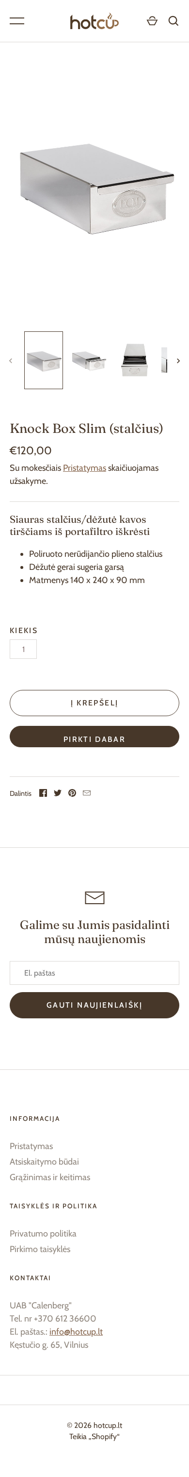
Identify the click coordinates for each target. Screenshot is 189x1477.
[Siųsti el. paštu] (87, 794)
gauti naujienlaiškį (94, 1005)
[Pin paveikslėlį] (72, 794)
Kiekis (24, 630)
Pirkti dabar (94, 739)
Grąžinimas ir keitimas (50, 1177)
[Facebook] (43, 794)
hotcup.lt (108, 1425)
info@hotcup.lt (76, 1331)
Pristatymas (84, 468)
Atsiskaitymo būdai (44, 1161)
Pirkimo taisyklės (40, 1249)
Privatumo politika (43, 1233)
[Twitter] (58, 794)
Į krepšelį (95, 702)
